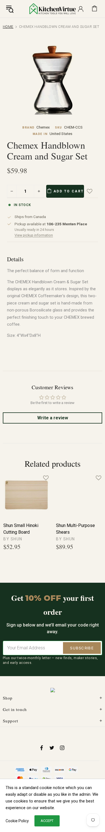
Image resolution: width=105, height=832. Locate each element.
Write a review (52, 417)
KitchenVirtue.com (52, 8)
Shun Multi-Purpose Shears (75, 529)
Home (8, 27)
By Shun (12, 539)
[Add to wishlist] (93, 191)
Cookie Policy (17, 821)
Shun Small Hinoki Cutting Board (20, 529)
